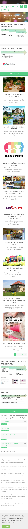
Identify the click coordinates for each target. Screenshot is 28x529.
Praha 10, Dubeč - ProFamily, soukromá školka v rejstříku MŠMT (14, 301)
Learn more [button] (11, 522)
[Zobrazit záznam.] (14, 91)
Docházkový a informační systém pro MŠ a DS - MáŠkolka (14, 216)
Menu (25, 6)
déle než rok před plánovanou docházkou (10, 444)
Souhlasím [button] (6, 526)
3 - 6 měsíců (5, 428)
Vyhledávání (21, 6)
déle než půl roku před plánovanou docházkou (8, 436)
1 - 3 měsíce (5, 421)
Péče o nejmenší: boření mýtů (14, 344)
